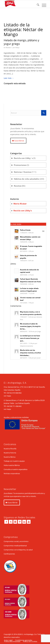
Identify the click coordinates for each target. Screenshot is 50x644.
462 (20, 406)
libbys (17, 47)
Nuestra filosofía (10, 448)
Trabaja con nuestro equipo (14, 461)
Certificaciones (9, 554)
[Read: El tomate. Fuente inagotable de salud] (16, 247)
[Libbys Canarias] (21, 4)
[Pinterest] (20, 522)
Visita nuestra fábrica (12, 465)
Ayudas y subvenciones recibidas (16, 417)
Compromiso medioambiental (15, 545)
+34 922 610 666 (12, 393)
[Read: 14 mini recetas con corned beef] (16, 299)
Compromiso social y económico (16, 541)
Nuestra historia (10, 453)
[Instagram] (15, 522)
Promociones (20, 165)
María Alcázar (20, 203)
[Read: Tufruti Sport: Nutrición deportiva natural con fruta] (16, 280)
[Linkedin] (24, 522)
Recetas (8, 47)
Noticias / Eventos (22, 172)
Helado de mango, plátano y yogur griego (21, 41)
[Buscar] (36, 5)
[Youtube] (29, 522)
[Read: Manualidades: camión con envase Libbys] (16, 238)
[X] (11, 522)
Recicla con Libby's (22, 210)
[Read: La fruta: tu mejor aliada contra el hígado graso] (16, 289)
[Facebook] (6, 522)
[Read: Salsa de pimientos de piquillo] (16, 256)
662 (20, 393)
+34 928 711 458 (12, 406)
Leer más (8, 78)
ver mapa (7, 396)
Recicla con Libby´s (23, 158)
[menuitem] (36, 5)
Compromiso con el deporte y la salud (18, 550)
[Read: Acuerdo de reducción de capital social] (16, 271)
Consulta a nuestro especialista (15, 469)
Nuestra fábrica (9, 457)
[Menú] (42, 5)
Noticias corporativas (12, 473)
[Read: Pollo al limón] (16, 231)
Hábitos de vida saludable (26, 179)
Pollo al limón (25, 230)
